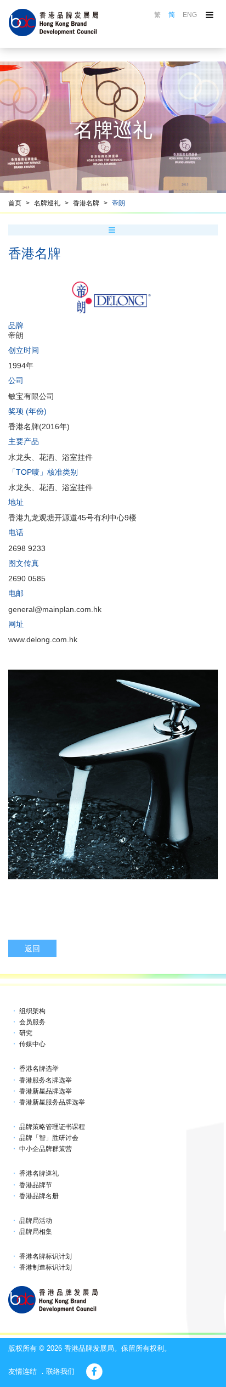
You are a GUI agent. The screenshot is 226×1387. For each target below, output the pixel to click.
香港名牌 (86, 203)
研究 (25, 1033)
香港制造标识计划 (45, 1267)
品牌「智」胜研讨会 (48, 1138)
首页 (14, 203)
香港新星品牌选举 (45, 1091)
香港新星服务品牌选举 (52, 1102)
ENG (190, 15)
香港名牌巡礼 (39, 1173)
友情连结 (22, 1371)
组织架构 (32, 1011)
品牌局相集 (35, 1232)
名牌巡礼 (47, 203)
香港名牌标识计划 (45, 1256)
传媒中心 (32, 1044)
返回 (32, 948)
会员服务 (32, 1022)
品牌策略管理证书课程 (52, 1127)
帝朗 (118, 203)
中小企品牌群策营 (45, 1149)
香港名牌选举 (39, 1068)
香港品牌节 (35, 1185)
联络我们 (60, 1371)
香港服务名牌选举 (45, 1080)
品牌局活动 (35, 1221)
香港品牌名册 (39, 1196)
